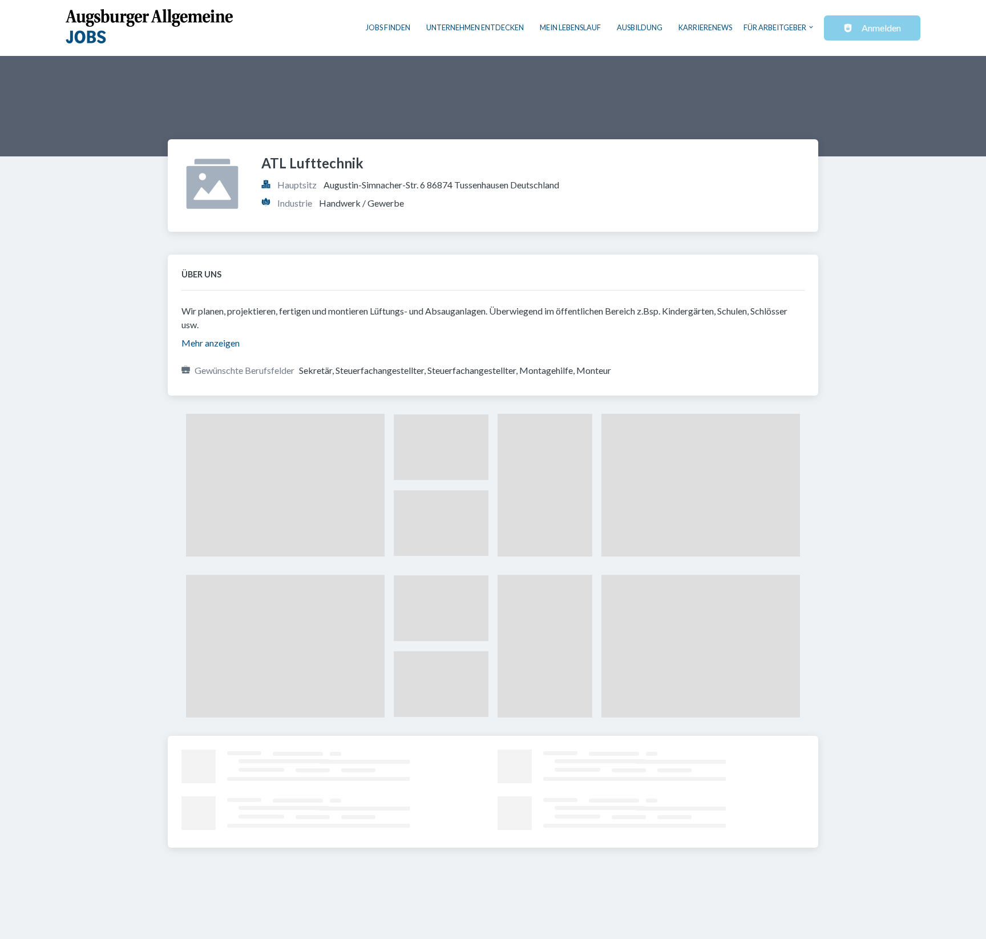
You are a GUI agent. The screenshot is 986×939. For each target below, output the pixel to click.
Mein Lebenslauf (570, 27)
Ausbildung (639, 27)
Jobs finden (388, 27)
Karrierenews (705, 27)
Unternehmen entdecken (475, 27)
